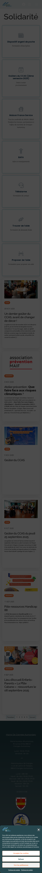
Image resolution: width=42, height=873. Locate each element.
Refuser (21, 859)
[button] (39, 830)
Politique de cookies (14, 870)
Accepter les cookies (21, 853)
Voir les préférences (21, 865)
